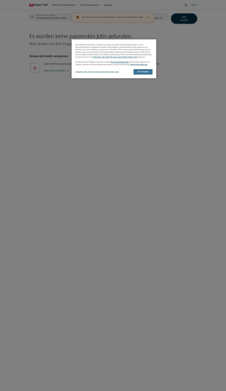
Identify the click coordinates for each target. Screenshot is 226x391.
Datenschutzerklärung (138, 64)
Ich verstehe (143, 72)
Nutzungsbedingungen (120, 62)
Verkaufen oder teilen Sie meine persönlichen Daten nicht (115, 57)
